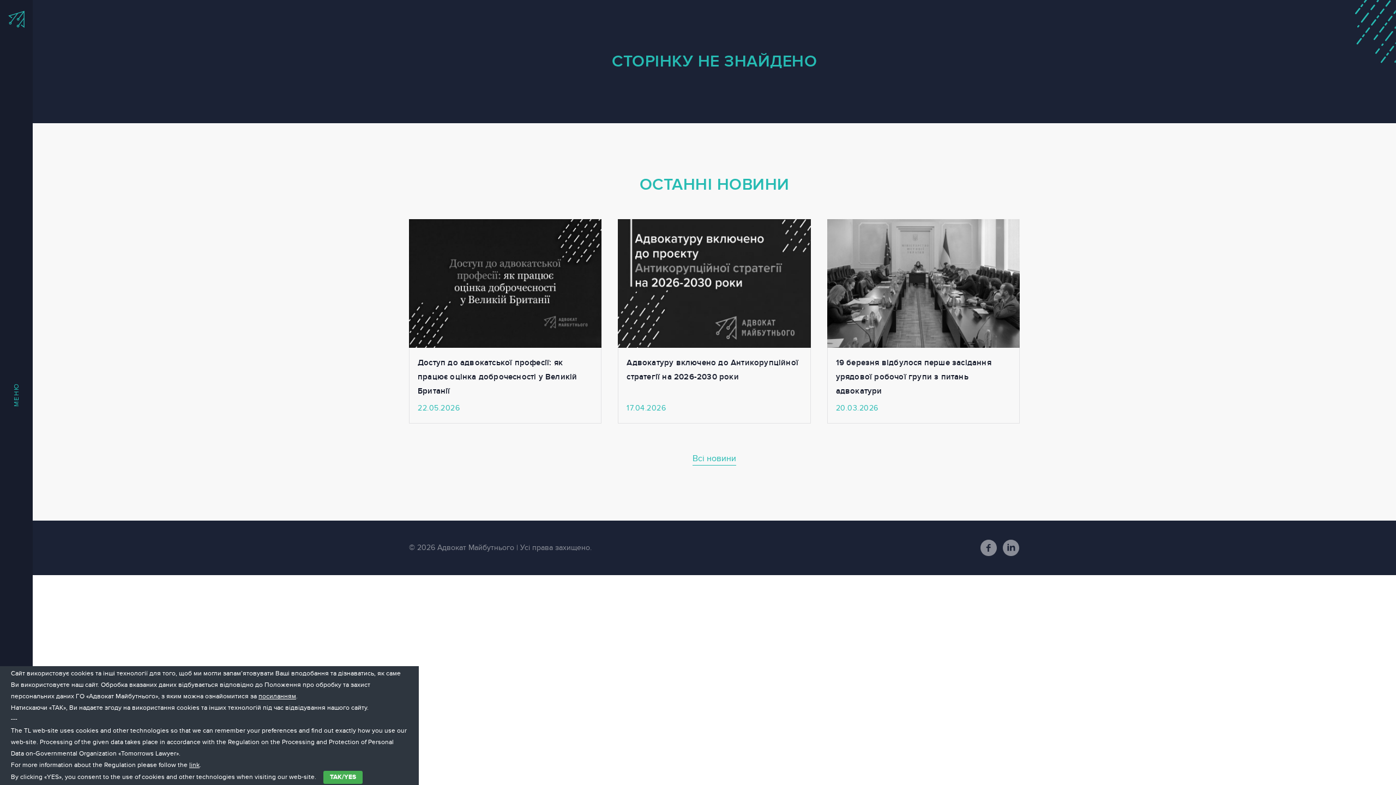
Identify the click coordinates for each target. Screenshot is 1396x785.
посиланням (277, 696)
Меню (16, 395)
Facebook (988, 548)
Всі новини (714, 458)
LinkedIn (1011, 548)
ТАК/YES (343, 777)
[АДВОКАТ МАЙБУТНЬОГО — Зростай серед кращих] (16, 19)
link (194, 765)
